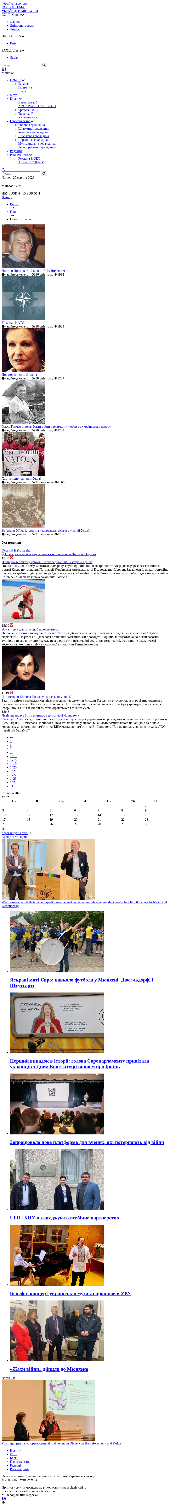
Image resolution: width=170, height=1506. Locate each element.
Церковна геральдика (33, 140)
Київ (13, 43)
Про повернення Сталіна (19, 374)
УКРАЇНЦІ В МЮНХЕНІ (20, 9)
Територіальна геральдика (36, 147)
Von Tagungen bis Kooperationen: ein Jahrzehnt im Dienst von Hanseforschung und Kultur (61, 1443)
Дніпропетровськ (22, 25)
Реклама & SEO (29, 158)
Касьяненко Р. (28, 117)
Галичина (25, 87)
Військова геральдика (33, 136)
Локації (7, 197)
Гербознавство (20, 121)
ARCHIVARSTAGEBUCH (37, 106)
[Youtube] (3, 69)
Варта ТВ (8, 1378)
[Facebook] (5, 69)
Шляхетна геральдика (33, 128)
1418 (13, 760)
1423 (13, 778)
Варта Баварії (27, 102)
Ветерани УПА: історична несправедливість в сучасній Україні (46, 530)
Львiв (14, 57)
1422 (13, 775)
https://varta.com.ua (14, 3)
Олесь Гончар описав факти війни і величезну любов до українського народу (56, 426)
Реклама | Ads (19, 154)
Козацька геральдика (33, 132)
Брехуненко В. (28, 110)
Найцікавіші (22, 550)
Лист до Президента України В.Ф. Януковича (34, 270)
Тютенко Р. (26, 113)
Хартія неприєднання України (23, 478)
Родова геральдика (31, 125)
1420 (13, 767)
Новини (15, 80)
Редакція (16, 151)
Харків (15, 21)
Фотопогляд (10, 906)
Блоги (14, 98)
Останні (7, 550)
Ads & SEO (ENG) (31, 162)
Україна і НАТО (13, 322)
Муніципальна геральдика (37, 143)
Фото (13, 95)
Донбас (15, 29)
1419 (13, 763)
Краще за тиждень (14, 837)
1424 (13, 782)
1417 (13, 756)
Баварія (23, 83)
